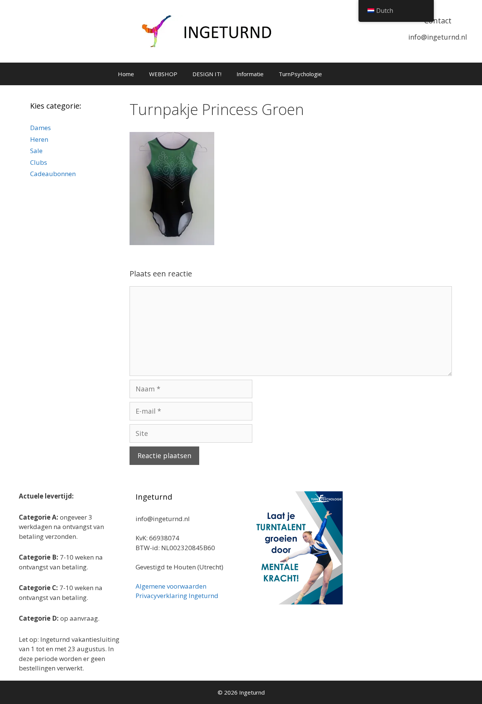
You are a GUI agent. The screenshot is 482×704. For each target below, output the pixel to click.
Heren (39, 139)
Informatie (250, 74)
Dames (40, 127)
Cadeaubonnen (53, 173)
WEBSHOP (163, 74)
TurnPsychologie (300, 74)
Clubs (38, 162)
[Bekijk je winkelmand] (339, 74)
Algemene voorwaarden (171, 586)
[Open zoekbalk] (360, 74)
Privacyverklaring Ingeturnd (177, 595)
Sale (36, 150)
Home (126, 74)
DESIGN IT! (206, 74)
